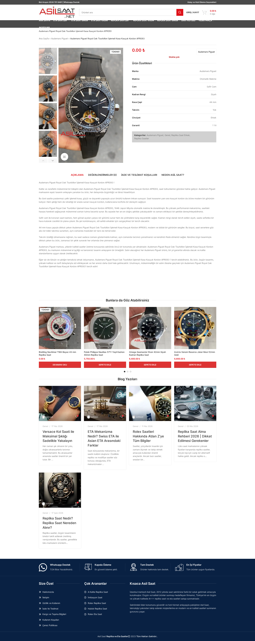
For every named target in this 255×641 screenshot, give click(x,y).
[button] (43, 160)
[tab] (77, 175)
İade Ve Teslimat (50, 608)
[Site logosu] (57, 12)
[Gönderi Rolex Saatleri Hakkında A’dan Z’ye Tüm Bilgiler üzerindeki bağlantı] (150, 403)
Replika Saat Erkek (180, 135)
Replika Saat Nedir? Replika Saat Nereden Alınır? (59, 522)
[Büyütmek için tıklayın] (64, 156)
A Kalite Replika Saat (98, 592)
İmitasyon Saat (95, 597)
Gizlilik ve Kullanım (51, 603)
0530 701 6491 (55, 2)
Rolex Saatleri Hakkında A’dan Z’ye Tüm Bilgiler (148, 436)
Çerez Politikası (49, 625)
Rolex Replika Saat (97, 603)
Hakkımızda (48, 592)
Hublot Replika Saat (97, 608)
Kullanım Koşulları (50, 620)
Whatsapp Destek (71, 2)
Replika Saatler (141, 138)
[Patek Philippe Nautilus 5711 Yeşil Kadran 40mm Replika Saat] (105, 328)
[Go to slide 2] (127, 371)
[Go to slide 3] (130, 371)
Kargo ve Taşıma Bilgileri (54, 614)
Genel (167, 135)
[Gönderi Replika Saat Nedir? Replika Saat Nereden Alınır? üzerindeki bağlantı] (60, 490)
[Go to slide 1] (124, 371)
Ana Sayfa (44, 38)
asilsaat (49, 417)
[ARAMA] (179, 12)
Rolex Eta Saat (95, 614)
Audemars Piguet (59, 38)
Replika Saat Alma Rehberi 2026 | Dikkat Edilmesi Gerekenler (195, 436)
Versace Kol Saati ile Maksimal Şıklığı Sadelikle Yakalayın (58, 436)
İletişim (45, 597)
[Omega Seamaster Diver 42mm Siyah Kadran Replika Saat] (150, 328)
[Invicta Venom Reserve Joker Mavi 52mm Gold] (195, 328)
